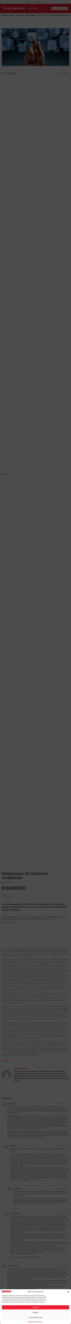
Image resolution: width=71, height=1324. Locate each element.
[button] (68, 1292)
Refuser (35, 1312)
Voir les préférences (35, 1317)
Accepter (35, 1307)
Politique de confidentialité (35, 1321)
